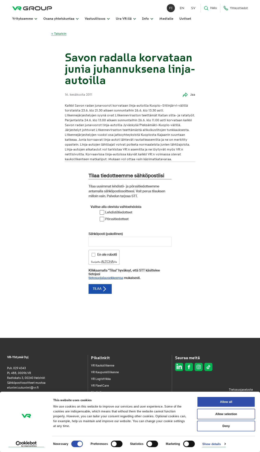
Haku (213, 8)
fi (171, 8)
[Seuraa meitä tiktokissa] (208, 367)
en (182, 8)
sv (193, 8)
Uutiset (185, 19)
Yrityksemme (23, 19)
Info (146, 19)
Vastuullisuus (95, 19)
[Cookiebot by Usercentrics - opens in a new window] (26, 444)
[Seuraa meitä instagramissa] (199, 367)
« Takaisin (58, 34)
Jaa (192, 94)
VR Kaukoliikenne (102, 365)
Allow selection (226, 414)
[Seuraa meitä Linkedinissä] (179, 367)
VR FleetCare (100, 385)
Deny (226, 426)
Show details (211, 444)
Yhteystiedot (239, 8)
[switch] (116, 444)
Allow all (226, 401)
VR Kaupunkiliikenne (105, 372)
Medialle (166, 19)
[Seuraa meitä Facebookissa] (189, 367)
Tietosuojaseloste (241, 389)
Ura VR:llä (124, 19)
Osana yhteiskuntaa (59, 19)
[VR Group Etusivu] (32, 8)
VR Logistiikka (101, 379)
